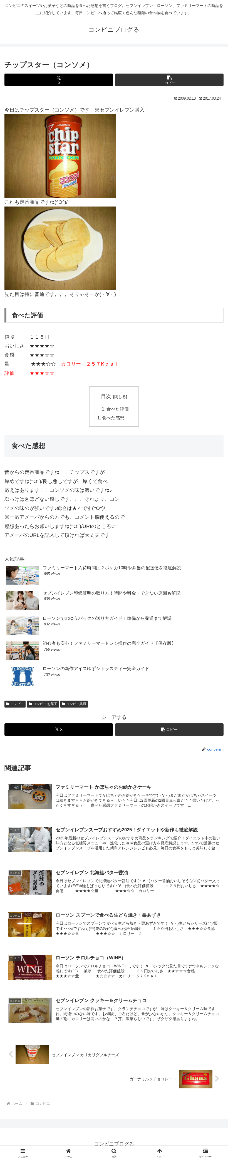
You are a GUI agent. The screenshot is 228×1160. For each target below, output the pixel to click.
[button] (169, 80)
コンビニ (17, 704)
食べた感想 (113, 417)
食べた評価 (117, 408)
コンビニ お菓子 (45, 704)
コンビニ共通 (76, 704)
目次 (106, 396)
